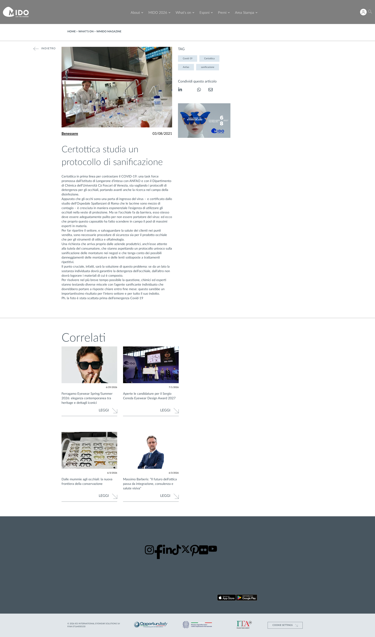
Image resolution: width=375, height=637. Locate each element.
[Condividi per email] (210, 90)
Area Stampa (244, 12)
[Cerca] (370, 12)
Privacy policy (279, 529)
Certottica (209, 58)
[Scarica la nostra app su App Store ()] (226, 598)
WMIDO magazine (108, 31)
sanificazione (207, 67)
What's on (183, 12)
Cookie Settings (282, 625)
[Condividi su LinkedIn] (180, 90)
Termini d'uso (279, 537)
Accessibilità (278, 541)
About (135, 12)
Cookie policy (279, 533)
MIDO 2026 (157, 12)
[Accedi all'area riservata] (363, 12)
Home (71, 31)
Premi (222, 12)
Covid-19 (187, 58)
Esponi (204, 12)
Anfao (186, 67)
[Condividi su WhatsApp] (199, 90)
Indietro (48, 48)
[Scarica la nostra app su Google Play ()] (246, 598)
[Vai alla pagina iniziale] (16, 12)
